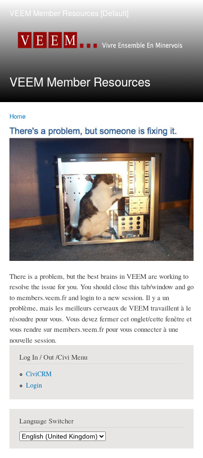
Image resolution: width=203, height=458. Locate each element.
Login (34, 384)
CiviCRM (38, 373)
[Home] (101, 41)
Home (17, 116)
